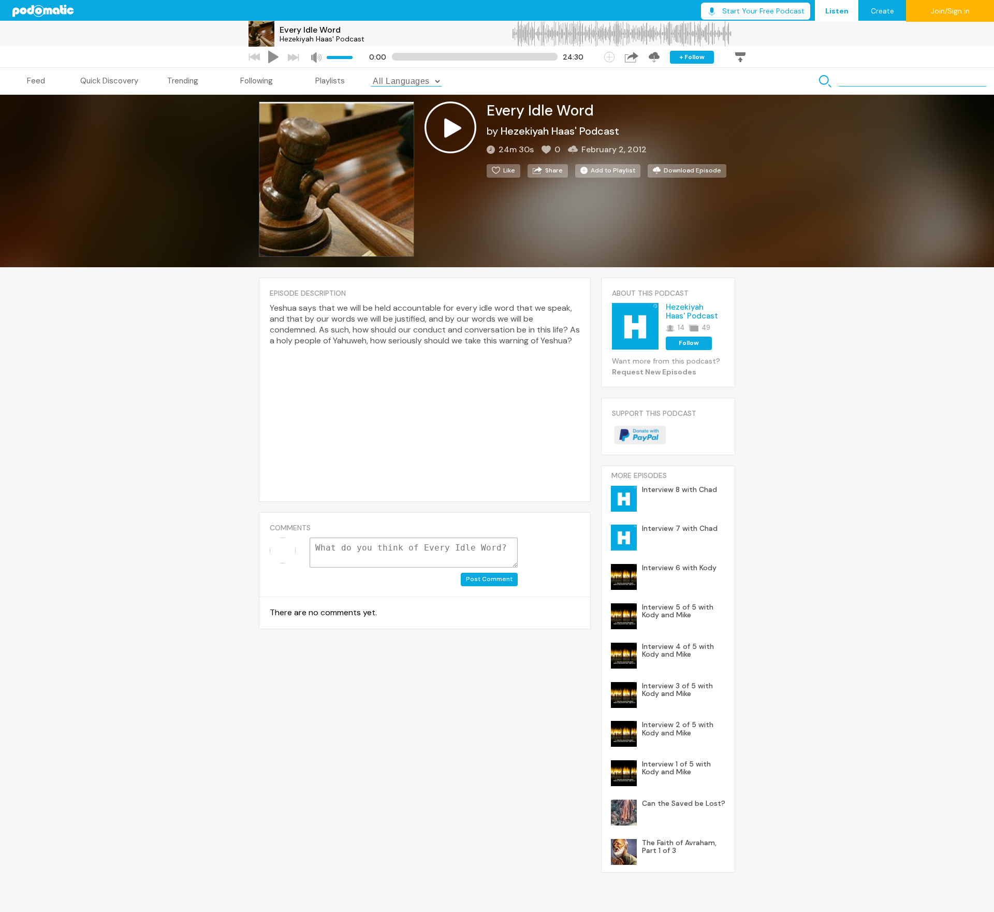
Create (882, 11)
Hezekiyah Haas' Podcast (322, 39)
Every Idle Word (310, 29)
